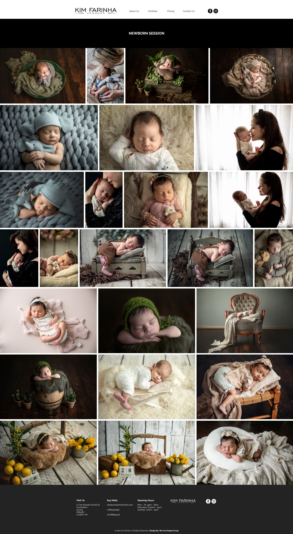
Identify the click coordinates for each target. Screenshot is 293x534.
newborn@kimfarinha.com (120, 505)
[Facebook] (210, 11)
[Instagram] (215, 11)
